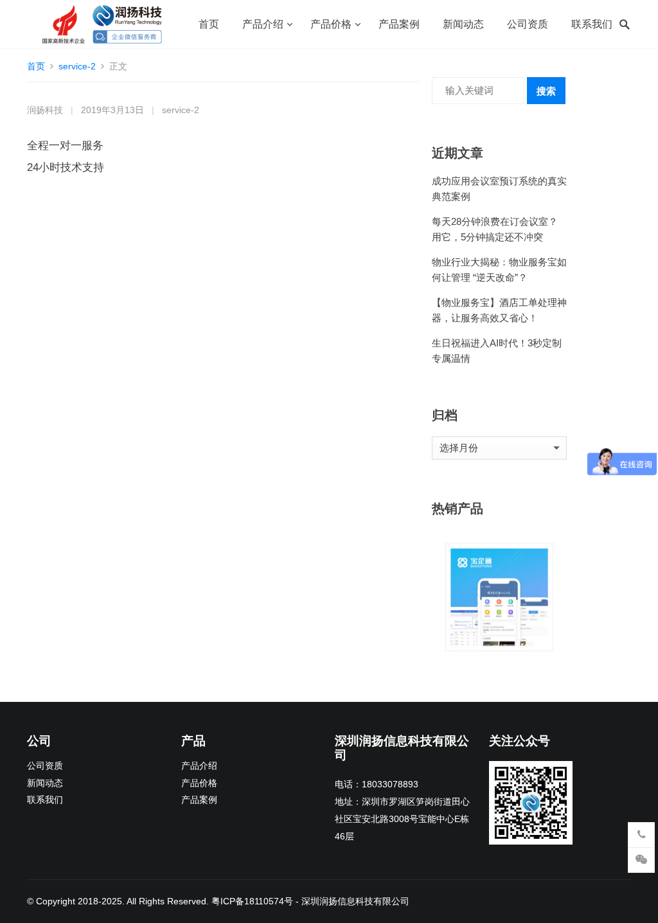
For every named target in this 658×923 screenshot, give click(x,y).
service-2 (77, 66)
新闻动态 (463, 24)
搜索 (546, 90)
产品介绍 (262, 24)
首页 (209, 24)
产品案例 (399, 24)
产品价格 (330, 24)
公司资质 (527, 24)
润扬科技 (45, 110)
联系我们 (591, 24)
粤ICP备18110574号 (252, 901)
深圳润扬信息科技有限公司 (355, 901)
